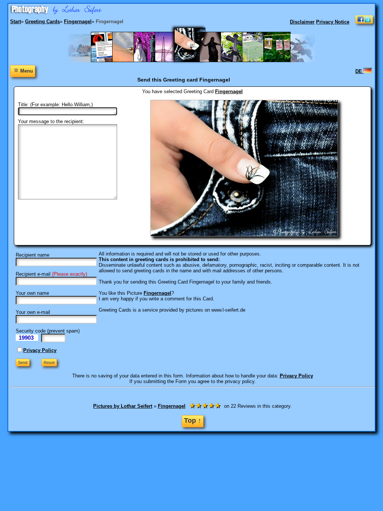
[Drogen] (130, 60)
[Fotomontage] (217, 60)
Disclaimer (302, 22)
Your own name (32, 293)
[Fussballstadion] (259, 60)
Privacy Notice (332, 22)
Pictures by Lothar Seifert (122, 406)
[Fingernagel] (194, 60)
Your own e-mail (33, 312)
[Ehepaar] (151, 60)
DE (359, 71)
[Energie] (172, 60)
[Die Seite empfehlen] (364, 22)
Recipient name (32, 255)
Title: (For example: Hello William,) (55, 104)
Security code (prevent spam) (48, 331)
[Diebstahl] (108, 60)
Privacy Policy (39, 350)
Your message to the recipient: (51, 121)
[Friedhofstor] (238, 60)
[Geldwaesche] (281, 60)
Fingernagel (229, 91)
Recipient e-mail (33, 274)
